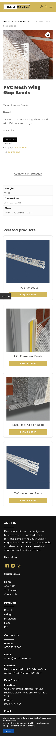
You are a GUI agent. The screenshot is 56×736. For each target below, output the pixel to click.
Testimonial (10, 590)
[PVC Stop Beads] (28, 261)
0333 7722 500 (12, 647)
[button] (51, 6)
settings (31, 726)
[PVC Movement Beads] (28, 467)
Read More (10, 557)
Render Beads (22, 21)
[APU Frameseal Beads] (28, 330)
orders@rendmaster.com (18, 658)
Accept (8, 731)
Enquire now (10, 140)
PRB (6, 627)
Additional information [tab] (28, 173)
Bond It (8, 610)
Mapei (7, 623)
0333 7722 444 (12, 704)
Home (6, 21)
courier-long (14, 152)
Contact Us (10, 594)
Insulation (10, 618)
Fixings (8, 614)
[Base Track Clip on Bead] (28, 399)
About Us (9, 586)
